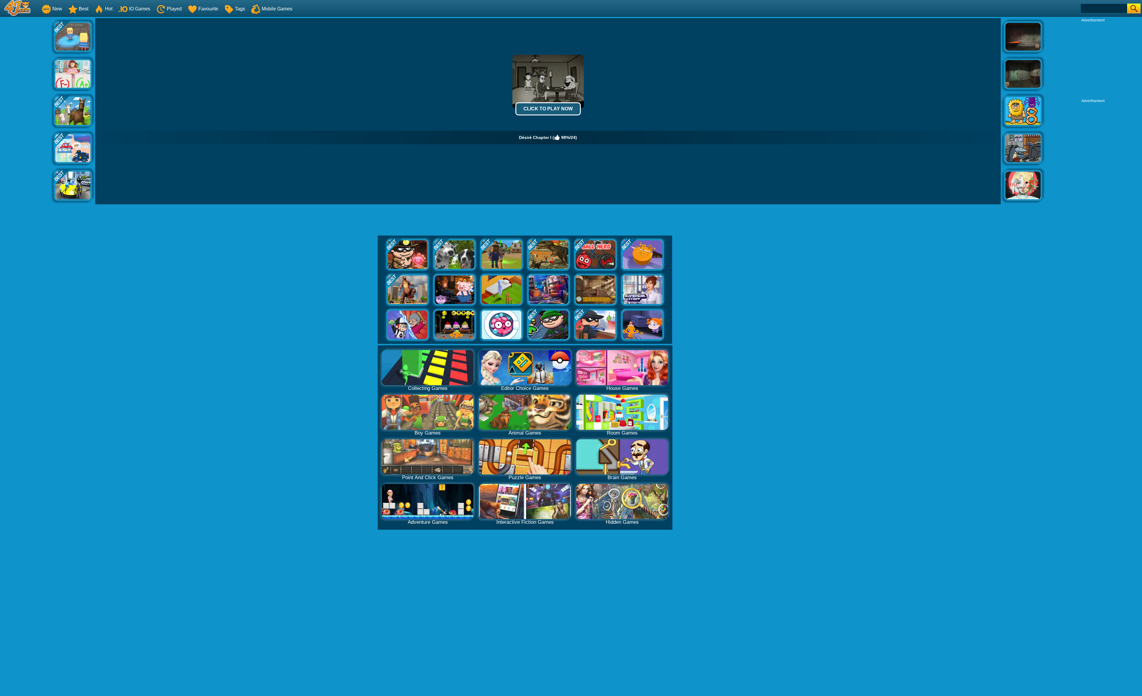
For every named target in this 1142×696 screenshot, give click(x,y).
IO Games (139, 8)
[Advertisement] (27, 107)
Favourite (208, 8)
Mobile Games (277, 8)
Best (83, 8)
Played (174, 8)
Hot (108, 8)
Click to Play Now (548, 108)
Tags (240, 8)
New (57, 8)
